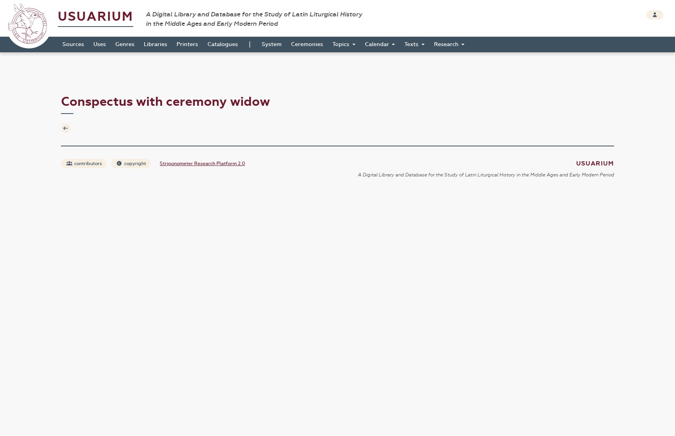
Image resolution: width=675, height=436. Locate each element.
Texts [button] (412, 44)
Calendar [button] (378, 44)
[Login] (654, 15)
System (272, 44)
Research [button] (447, 44)
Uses (99, 44)
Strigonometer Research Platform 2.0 (202, 163)
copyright (134, 163)
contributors (87, 163)
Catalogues (222, 44)
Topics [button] (341, 44)
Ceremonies (307, 44)
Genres (124, 44)
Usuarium (95, 16)
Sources (73, 44)
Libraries (155, 44)
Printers (187, 44)
